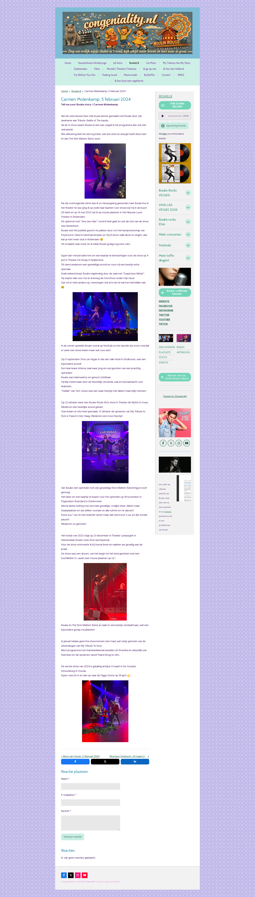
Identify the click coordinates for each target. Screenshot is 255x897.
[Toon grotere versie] (105, 171)
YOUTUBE (164, 319)
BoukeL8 (76, 91)
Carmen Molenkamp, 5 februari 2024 (105, 91)
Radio (180, 347)
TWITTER (164, 315)
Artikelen (183, 352)
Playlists (165, 352)
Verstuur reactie (73, 836)
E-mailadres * (68, 795)
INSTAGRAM (166, 310)
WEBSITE (164, 301)
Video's (163, 362)
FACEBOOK (166, 306)
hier (164, 134)
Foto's (163, 357)
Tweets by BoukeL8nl (175, 396)
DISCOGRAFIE (167, 347)
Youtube (167, 512)
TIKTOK (163, 324)
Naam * (65, 778)
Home (64, 91)
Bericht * (66, 811)
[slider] (174, 116)
